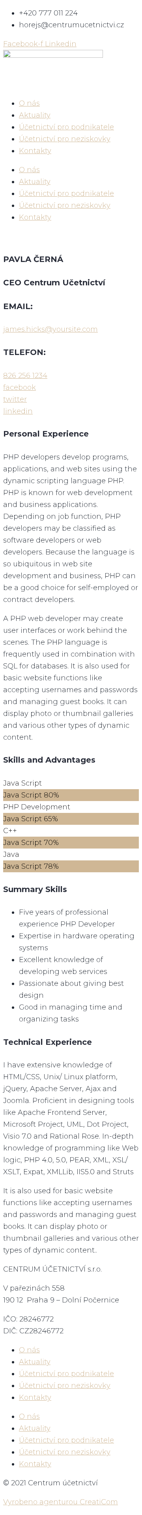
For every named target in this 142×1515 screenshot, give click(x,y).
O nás (29, 103)
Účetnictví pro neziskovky (64, 139)
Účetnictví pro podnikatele (66, 127)
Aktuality (34, 115)
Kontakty (35, 150)
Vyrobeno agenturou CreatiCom (60, 1502)
